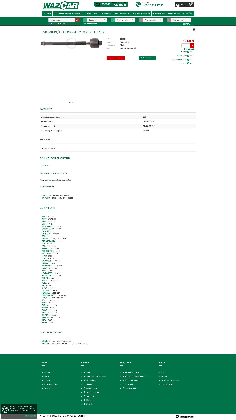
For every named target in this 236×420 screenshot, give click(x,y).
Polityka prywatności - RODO (136, 376)
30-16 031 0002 (55, 276)
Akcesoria (175, 13)
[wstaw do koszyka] (192, 45)
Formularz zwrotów (132, 380)
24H (186, 63)
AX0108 (51, 224)
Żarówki (189, 13)
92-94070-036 (53, 300)
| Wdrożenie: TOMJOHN (78, 416)
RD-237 (57, 261)
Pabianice (184, 56)
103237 (52, 263)
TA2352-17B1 (61, 239)
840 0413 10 (51, 246)
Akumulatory (92, 13)
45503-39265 (68, 198)
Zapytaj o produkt (147, 58)
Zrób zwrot (129, 384)
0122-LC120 (54, 249)
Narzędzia (160, 13)
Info (33, 416)
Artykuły (47, 380)
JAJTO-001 (52, 219)
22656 (51, 322)
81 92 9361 (53, 310)
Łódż (186, 52)
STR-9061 (58, 266)
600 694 (54, 315)
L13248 (54, 278)
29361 (57, 251)
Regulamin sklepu (132, 372)
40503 (52, 308)
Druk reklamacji (131, 388)
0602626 (52, 288)
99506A (47, 166)
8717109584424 (48, 148)
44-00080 (54, 313)
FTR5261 (56, 253)
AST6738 (51, 221)
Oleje (48, 13)
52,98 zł (188, 41)
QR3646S (62, 295)
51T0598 (59, 298)
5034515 (49, 285)
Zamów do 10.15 (181, 60)
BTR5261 (58, 229)
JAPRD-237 (56, 293)
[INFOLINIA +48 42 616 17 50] (139, 4)
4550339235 (54, 195)
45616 (51, 303)
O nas (46, 376)
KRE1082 (50, 271)
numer (53, 23)
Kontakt (47, 372)
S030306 (50, 258)
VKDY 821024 (52, 305)
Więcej (47, 388)
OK (77, 20)
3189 (50, 256)
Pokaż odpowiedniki (115, 58)
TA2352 (52, 239)
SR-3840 (50, 217)
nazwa (62, 23)
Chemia (107, 13)
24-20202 (50, 244)
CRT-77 (50, 236)
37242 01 (57, 273)
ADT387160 (57, 226)
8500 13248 (53, 268)
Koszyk (164, 376)
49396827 (56, 234)
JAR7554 (51, 320)
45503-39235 (56, 198)
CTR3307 (55, 231)
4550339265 (65, 195)
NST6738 (51, 283)
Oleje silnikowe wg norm (68, 13)
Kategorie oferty (51, 384)
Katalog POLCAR (142, 13)
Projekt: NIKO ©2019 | (55, 416)
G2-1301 (54, 290)
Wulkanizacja (122, 13)
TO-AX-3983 (54, 281)
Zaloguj (164, 372)
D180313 (60, 241)
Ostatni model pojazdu (170, 380)
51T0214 (52, 298)
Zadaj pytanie (166, 384)
